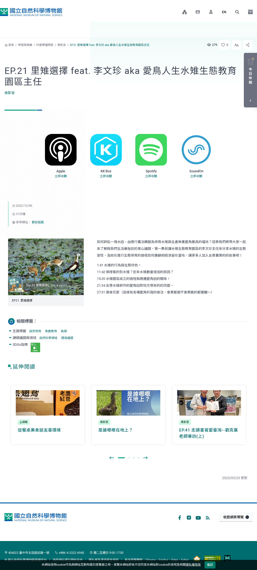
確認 (210, 565)
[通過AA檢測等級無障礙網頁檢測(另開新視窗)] (212, 558)
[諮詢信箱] (197, 12)
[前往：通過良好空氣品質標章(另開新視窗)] (197, 558)
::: (177, 12)
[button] (237, 12)
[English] (224, 12)
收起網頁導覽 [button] (233, 517)
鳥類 (64, 331)
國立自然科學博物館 (31, 12)
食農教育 (51, 331)
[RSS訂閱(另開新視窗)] (208, 517)
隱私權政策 (193, 564)
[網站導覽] (184, 12)
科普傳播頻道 (44, 45)
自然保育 (35, 331)
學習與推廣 (25, 45)
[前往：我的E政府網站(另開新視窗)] (227, 558)
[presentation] (111, 458)
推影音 (61, 45)
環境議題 (67, 338)
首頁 (11, 45)
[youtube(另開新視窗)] (198, 517)
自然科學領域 (48, 338)
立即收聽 (61, 176)
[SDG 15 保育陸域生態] (35, 347)
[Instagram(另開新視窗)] (189, 517)
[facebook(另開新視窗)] (179, 517)
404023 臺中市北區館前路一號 (28, 553)
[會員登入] (211, 12)
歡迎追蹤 (38, 222)
